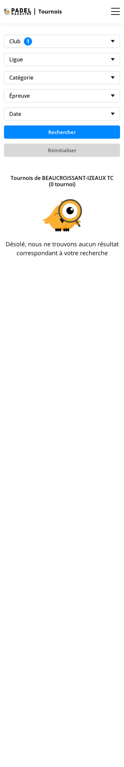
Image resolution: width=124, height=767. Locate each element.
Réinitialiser (62, 150)
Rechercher (62, 132)
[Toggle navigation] (115, 11)
